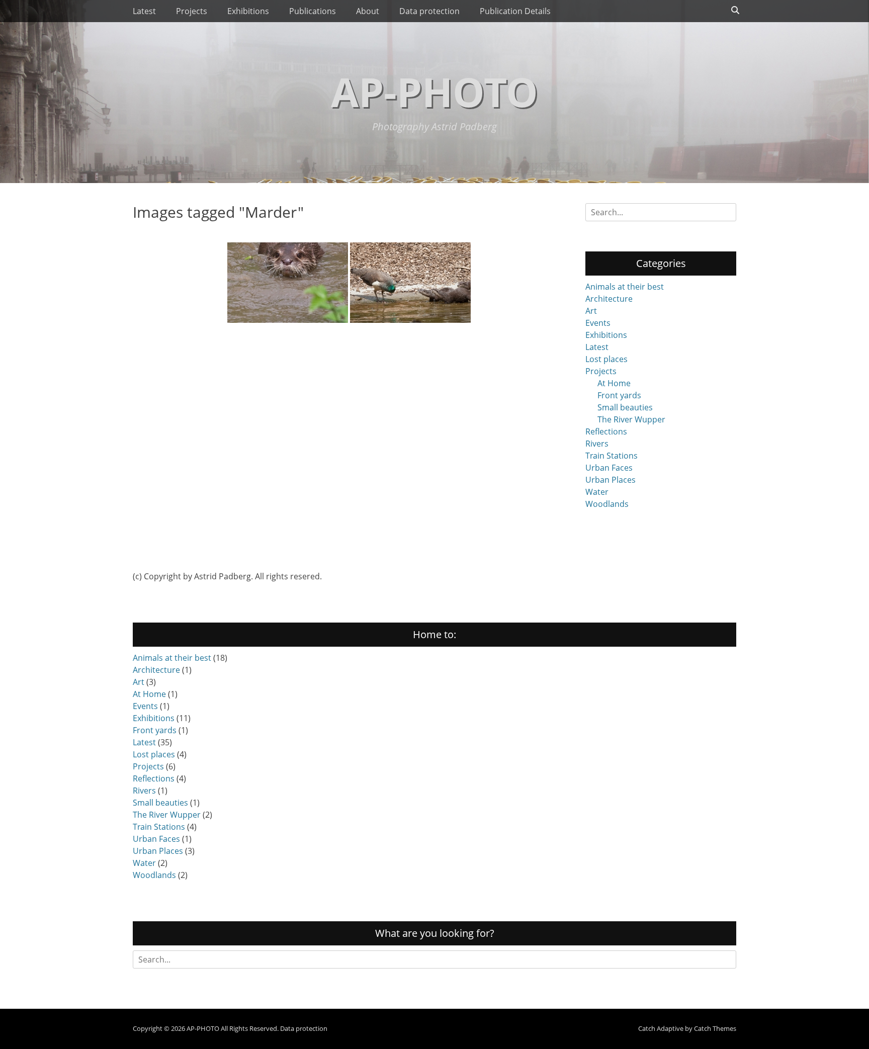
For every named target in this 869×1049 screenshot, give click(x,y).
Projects (191, 11)
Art (591, 310)
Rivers (597, 443)
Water (597, 491)
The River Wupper (631, 419)
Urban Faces (609, 467)
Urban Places (610, 479)
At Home (614, 383)
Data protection (429, 11)
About (367, 11)
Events (598, 322)
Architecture (609, 298)
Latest (144, 11)
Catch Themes (715, 1028)
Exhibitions (248, 11)
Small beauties (625, 407)
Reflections (606, 431)
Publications (312, 11)
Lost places (606, 359)
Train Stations (611, 455)
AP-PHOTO (434, 91)
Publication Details (515, 11)
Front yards (619, 395)
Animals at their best (624, 286)
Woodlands (607, 503)
